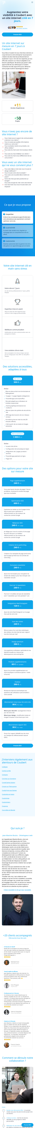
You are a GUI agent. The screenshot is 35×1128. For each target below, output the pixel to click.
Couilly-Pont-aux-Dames (9, 790)
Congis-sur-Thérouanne (9, 786)
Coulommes (5, 798)
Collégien (5, 767)
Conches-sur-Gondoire (9, 779)
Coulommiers (6, 802)
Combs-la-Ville (6, 771)
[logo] (4, 3)
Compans (5, 775)
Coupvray (5, 806)
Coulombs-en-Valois (8, 794)
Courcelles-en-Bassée (8, 810)
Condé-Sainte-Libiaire (8, 782)
